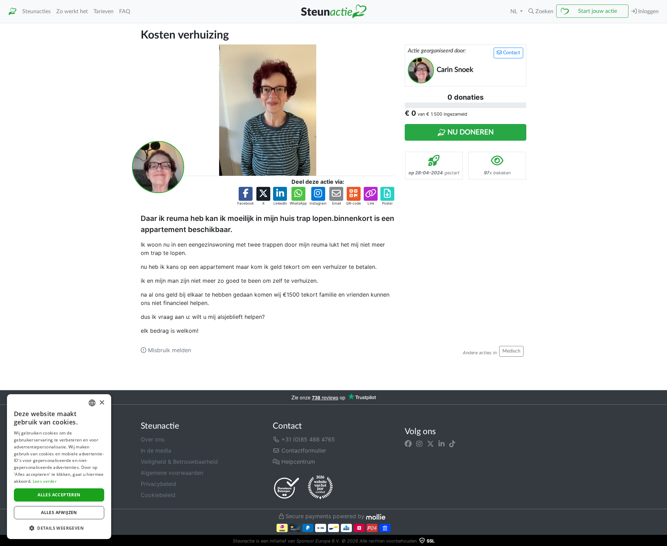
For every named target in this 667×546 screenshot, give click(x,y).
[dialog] (59, 466)
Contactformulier (303, 450)
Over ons (152, 439)
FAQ (124, 11)
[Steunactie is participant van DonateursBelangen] (286, 487)
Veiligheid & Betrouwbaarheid (179, 461)
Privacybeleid (158, 483)
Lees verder (45, 481)
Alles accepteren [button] (59, 495)
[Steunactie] (12, 12)
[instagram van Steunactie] (419, 443)
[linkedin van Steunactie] (441, 443)
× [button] (101, 402)
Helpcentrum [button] (297, 461)
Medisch (511, 351)
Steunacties (36, 11)
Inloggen (648, 11)
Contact (511, 52)
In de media (156, 450)
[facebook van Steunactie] (408, 443)
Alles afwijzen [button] (59, 512)
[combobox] (92, 402)
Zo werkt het (72, 11)
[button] (541, 11)
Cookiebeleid (158, 494)
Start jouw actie (597, 11)
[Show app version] (662, 541)
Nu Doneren (470, 132)
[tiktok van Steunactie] (452, 443)
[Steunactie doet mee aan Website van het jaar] (320, 487)
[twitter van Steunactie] (430, 443)
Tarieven (103, 11)
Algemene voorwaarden (172, 472)
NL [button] (514, 11)
